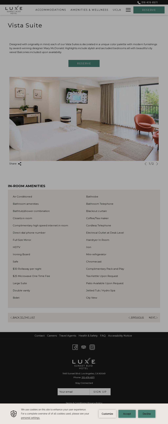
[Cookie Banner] (84, 413)
